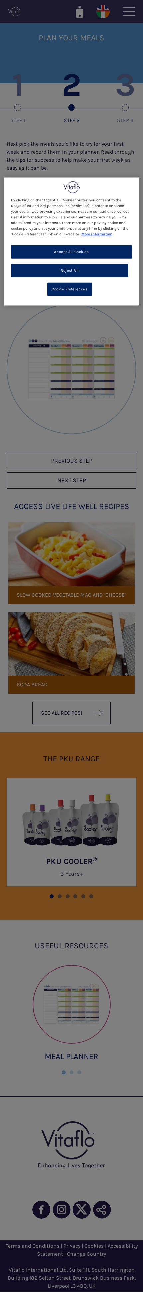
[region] (72, 241)
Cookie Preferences (69, 289)
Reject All (70, 270)
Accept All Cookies (71, 252)
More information (96, 234)
